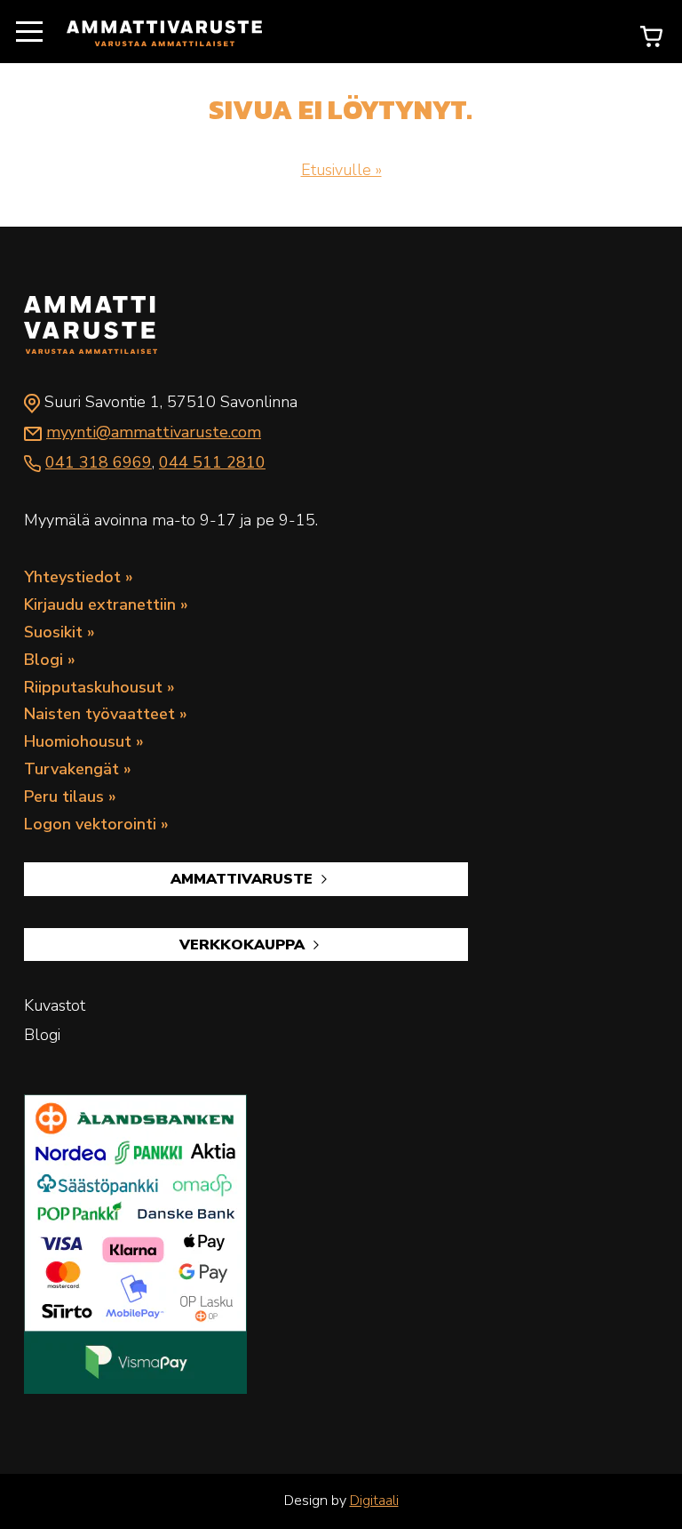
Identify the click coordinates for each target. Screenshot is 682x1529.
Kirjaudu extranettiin (100, 604)
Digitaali (374, 1500)
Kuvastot (54, 1005)
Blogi (43, 659)
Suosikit (53, 632)
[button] (29, 32)
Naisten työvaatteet (99, 713)
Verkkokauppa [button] (244, 945)
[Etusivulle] (164, 32)
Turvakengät (71, 769)
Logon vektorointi (90, 824)
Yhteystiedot (72, 577)
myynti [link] (153, 432)
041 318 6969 (98, 462)
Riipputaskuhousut (93, 687)
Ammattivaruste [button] (243, 879)
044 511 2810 (212, 462)
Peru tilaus (64, 796)
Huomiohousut (77, 741)
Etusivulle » (341, 169)
